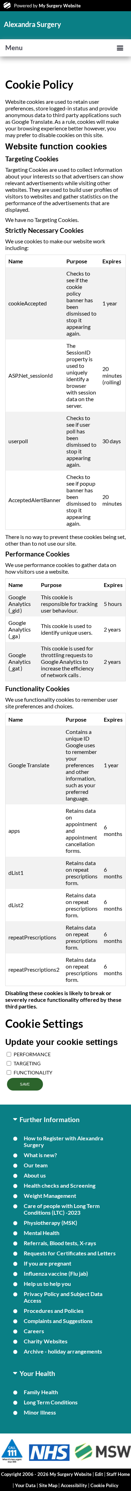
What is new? (40, 1155)
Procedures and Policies (53, 1310)
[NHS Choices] (49, 1460)
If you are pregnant (47, 1263)
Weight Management (50, 1195)
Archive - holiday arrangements (63, 1351)
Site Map (48, 1485)
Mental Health (41, 1232)
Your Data (25, 1485)
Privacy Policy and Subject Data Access (63, 1297)
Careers (34, 1331)
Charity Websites (45, 1341)
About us (35, 1175)
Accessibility (74, 1485)
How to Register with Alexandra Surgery (63, 1141)
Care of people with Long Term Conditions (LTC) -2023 (62, 1209)
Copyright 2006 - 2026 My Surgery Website (46, 1474)
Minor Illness (40, 1412)
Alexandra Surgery (32, 24)
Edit (99, 1474)
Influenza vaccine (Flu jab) (56, 1273)
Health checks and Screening (59, 1185)
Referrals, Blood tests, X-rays (60, 1243)
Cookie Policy (104, 1485)
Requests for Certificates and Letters (70, 1253)
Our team (36, 1165)
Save (25, 1084)
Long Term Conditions (51, 1402)
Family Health (41, 1392)
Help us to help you (47, 1283)
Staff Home (118, 1474)
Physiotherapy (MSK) (50, 1222)
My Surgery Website (60, 5)
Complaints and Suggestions (58, 1320)
